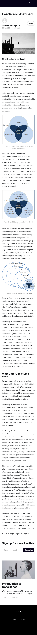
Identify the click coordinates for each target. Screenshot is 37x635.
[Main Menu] (33, 3)
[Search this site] (29, 3)
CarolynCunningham (11, 26)
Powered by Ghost (19, 619)
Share (31, 23)
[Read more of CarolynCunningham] (4, 20)
